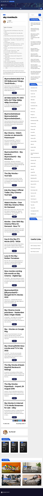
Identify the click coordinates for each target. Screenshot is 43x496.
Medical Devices (34, 181)
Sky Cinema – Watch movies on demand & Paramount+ (14, 38)
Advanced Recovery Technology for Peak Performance (35, 29)
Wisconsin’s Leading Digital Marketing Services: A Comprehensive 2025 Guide (35, 36)
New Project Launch (35, 251)
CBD (32, 99)
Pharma (32, 187)
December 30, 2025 (28, 471)
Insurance (33, 160)
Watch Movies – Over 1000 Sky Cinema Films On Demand (13, 46)
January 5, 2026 (7, 471)
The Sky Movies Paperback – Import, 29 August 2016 (14, 65)
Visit (14, 92)
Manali (10, 20)
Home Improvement (35, 157)
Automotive (33, 87)
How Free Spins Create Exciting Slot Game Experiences (35, 78)
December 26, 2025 (28, 483)
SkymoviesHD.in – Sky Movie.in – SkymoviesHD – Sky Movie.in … (14, 40)
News (4, 14)
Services (32, 193)
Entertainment (33, 120)
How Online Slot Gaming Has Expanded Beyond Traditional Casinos (36, 72)
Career (32, 93)
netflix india (6, 423)
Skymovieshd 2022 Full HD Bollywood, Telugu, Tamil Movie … (14, 31)
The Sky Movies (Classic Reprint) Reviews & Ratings (14, 63)
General (32, 141)
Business (32, 90)
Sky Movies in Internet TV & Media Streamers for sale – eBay (14, 67)
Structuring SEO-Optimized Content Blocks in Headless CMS (36, 55)
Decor (32, 111)
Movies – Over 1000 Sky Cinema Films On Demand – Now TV (14, 48)
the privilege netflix (20, 423)
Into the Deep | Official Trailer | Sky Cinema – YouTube (14, 43)
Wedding (32, 213)
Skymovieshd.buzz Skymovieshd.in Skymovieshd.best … (14, 36)
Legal (32, 172)
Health (32, 147)
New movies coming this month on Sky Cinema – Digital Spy (13, 54)
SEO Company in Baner (35, 245)
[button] (39, 8)
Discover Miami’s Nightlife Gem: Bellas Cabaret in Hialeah (35, 49)
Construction (33, 105)
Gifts (32, 144)
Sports (32, 196)
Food (32, 132)
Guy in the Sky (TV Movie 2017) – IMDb (12, 50)
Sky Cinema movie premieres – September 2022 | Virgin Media (14, 59)
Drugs (32, 114)
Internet (32, 166)
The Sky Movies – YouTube (9, 42)
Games (32, 138)
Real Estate (33, 190)
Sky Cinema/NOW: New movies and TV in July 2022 (14, 62)
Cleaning (32, 102)
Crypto (32, 108)
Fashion (32, 123)
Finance (32, 126)
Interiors (32, 163)
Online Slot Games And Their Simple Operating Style (35, 24)
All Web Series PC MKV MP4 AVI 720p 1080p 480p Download (14, 34)
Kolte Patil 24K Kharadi (35, 248)
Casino (32, 96)
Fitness (32, 129)
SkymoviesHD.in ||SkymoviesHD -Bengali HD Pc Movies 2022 (13, 56)
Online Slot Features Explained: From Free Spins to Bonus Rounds (35, 60)
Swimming (33, 199)
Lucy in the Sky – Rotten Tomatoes (11, 51)
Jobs (32, 169)
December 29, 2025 (7, 483)
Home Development (35, 153)
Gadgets (32, 135)
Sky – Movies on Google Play (10, 61)
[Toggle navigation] (20, 8)
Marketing (33, 178)
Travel (32, 207)
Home (32, 150)
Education (33, 117)
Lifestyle (32, 175)
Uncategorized (34, 210)
